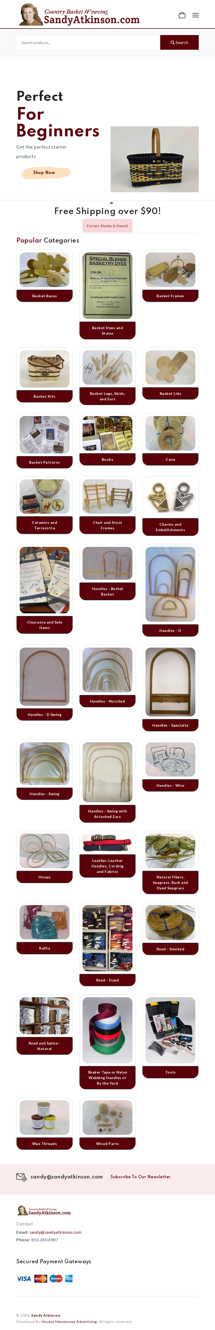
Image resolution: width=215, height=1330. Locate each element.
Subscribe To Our (140, 1177)
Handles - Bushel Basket (107, 591)
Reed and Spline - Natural (45, 1046)
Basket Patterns (44, 462)
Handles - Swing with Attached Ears (107, 814)
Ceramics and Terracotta (44, 525)
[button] (183, 15)
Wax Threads (44, 1143)
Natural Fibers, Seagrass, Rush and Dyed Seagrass (170, 882)
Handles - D (170, 630)
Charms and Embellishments (170, 527)
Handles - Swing (45, 794)
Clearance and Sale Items (44, 625)
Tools (170, 1072)
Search (182, 42)
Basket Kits (45, 396)
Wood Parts (107, 1143)
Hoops (45, 877)
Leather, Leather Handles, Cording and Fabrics (108, 866)
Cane (170, 459)
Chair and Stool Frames (107, 525)
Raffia (44, 948)
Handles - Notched (107, 701)
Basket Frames (170, 296)
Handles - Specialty (170, 725)
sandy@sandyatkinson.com (56, 1232)
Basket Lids (170, 393)
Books (108, 459)
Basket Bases (44, 296)
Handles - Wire (171, 785)
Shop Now (44, 177)
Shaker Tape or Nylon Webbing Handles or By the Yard (107, 1077)
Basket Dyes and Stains (107, 330)
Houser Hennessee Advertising (69, 1321)
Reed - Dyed (107, 980)
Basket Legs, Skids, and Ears (107, 396)
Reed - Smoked (171, 949)
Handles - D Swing (45, 714)
